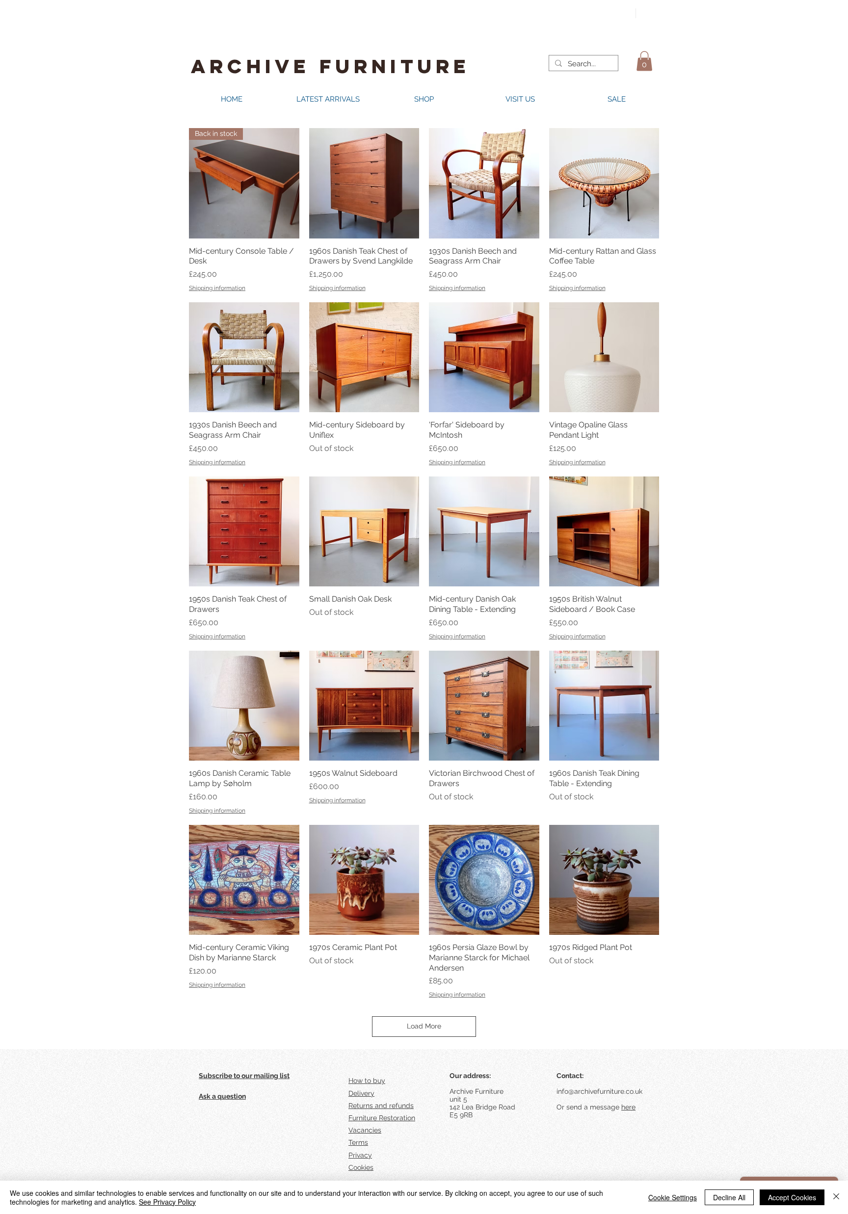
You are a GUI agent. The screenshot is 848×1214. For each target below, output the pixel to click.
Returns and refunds (381, 1105)
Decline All (729, 1197)
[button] (644, 61)
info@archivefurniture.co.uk (599, 1091)
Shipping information (217, 288)
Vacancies (364, 1130)
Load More (424, 1026)
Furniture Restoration (381, 1118)
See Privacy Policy (167, 1202)
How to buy (366, 1080)
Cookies (360, 1167)
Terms (358, 1142)
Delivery (361, 1093)
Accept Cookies (792, 1197)
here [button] (628, 1107)
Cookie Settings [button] (672, 1197)
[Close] (836, 1197)
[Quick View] (364, 183)
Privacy (360, 1155)
